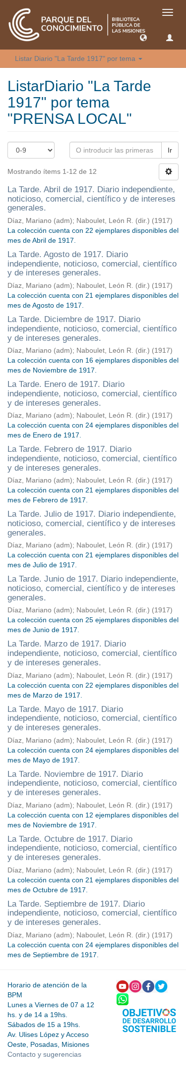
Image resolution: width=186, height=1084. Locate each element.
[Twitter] (161, 985)
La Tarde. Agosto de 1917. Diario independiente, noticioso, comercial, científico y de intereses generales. (92, 263)
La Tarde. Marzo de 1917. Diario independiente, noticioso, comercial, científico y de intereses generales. (92, 653)
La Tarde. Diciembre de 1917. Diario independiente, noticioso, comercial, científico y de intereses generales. (92, 328)
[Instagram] (135, 985)
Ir (170, 150)
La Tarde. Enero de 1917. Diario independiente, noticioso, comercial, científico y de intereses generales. (92, 393)
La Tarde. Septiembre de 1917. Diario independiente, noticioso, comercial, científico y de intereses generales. (92, 913)
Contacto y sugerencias (44, 1054)
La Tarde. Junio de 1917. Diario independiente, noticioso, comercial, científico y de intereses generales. (93, 588)
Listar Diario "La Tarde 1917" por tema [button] (76, 58)
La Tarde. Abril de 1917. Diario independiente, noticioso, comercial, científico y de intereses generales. (91, 199)
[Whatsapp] (122, 998)
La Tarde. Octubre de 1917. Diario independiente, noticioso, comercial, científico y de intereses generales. (92, 848)
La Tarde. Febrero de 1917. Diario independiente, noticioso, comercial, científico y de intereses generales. (92, 458)
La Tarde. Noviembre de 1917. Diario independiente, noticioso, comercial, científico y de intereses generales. (92, 783)
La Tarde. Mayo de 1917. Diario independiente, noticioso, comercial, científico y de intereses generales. (92, 718)
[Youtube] (122, 985)
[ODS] (149, 1020)
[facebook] (148, 985)
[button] (143, 37)
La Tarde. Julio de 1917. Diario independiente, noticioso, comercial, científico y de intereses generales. (91, 523)
